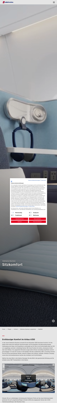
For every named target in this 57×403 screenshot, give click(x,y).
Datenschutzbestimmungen (34, 180)
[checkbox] (30, 212)
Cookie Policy (32, 206)
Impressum (43, 180)
